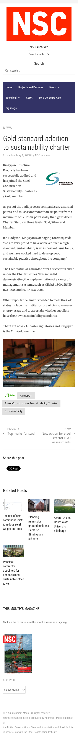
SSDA (29, 97)
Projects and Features (30, 87)
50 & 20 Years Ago (50, 97)
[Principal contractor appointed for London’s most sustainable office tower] (13, 551)
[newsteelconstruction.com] (39, 24)
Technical (11, 97)
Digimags (11, 108)
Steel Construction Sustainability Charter (31, 403)
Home (9, 87)
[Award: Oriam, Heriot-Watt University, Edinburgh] (64, 506)
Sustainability (14, 411)
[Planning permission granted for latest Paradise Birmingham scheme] (38, 505)
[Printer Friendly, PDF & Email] (10, 395)
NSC (37, 155)
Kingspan (26, 395)
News (52, 87)
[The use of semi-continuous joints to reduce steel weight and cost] (13, 505)
